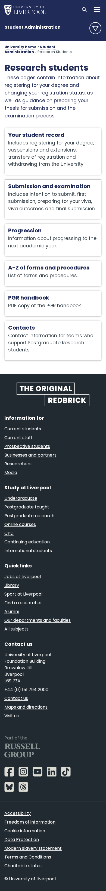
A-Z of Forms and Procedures (39, 264)
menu (95, 28)
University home (20, 47)
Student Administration (33, 27)
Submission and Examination (39, 182)
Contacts (15, 324)
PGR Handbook (23, 294)
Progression (19, 226)
